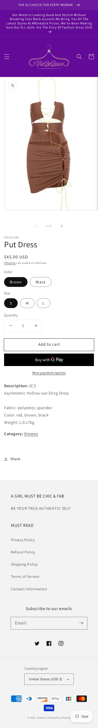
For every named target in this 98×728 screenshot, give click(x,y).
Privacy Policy (23, 539)
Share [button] (15, 458)
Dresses (31, 433)
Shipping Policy (24, 564)
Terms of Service (25, 576)
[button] (7, 57)
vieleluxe (41, 717)
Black (41, 282)
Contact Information (29, 588)
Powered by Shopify (59, 717)
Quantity (11, 315)
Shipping (10, 263)
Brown (16, 282)
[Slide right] (61, 226)
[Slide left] (37, 226)
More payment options (49, 373)
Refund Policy (23, 552)
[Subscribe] (81, 623)
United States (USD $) (45, 679)
